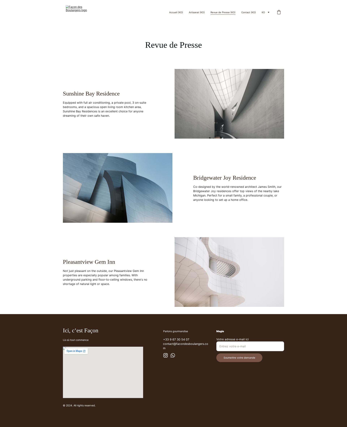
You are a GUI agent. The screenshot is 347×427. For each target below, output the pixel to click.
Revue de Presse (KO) (223, 12)
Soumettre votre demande (239, 357)
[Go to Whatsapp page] (173, 355)
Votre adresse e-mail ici (232, 339)
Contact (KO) (248, 12)
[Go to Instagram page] (165, 355)
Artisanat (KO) (197, 12)
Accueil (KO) (176, 12)
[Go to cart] (279, 12)
